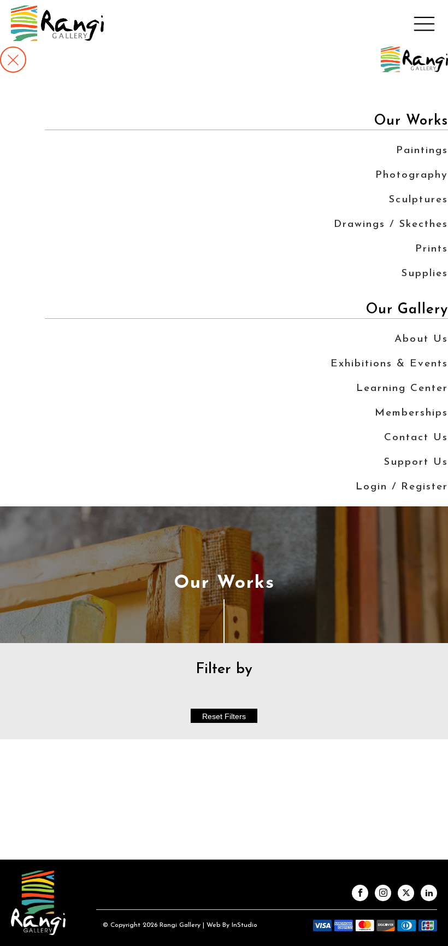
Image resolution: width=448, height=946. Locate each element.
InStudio (243, 925)
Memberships (411, 413)
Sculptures (418, 200)
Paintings (422, 150)
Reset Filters (224, 716)
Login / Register (402, 487)
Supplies (424, 273)
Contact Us (416, 438)
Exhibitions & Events (389, 364)
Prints (431, 249)
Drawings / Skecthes (391, 224)
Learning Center (402, 388)
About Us (421, 339)
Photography (411, 175)
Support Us (416, 462)
